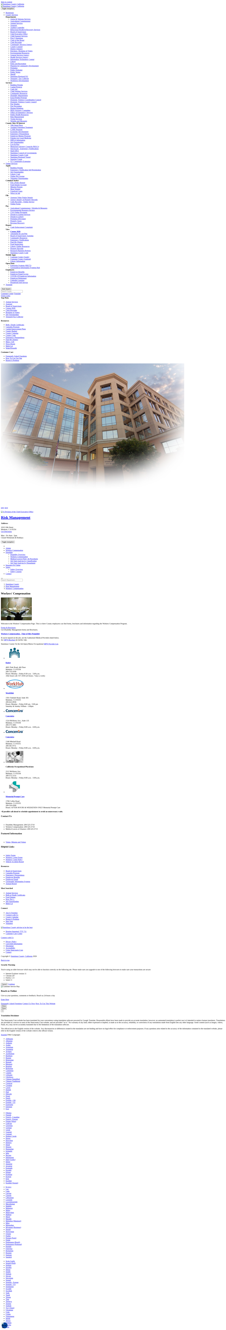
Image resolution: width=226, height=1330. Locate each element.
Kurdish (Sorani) (12, 1183)
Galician (9, 1123)
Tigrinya (9, 1301)
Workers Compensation (14, 550)
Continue (11, 984)
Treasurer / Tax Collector (19, 79)
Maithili (8, 1206)
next (6, 508)
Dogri (8, 1096)
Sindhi (8, 1272)
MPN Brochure (9, 640)
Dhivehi (9, 1094)
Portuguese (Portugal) (14, 1244)
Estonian (9, 1107)
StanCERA (14, 151)
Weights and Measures (18, 121)
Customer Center (7, 294)
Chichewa (9, 1077)
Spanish (4, 1035)
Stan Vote (9, 921)
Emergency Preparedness (19, 134)
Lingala (8, 1195)
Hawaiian (9, 1140)
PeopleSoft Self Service (19, 283)
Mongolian (10, 1225)
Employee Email (12, 879)
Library (13, 62)
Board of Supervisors (18, 32)
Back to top (5, 960)
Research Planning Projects (20, 251)
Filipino (8, 1113)
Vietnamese (10, 1316)
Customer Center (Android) (20, 259)
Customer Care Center (14, 934)
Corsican (9, 1083)
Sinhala (8, 1274)
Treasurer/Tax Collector (14, 317)
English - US (10, 1102)
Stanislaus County (12, 584)
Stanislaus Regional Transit (20, 157)
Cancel (4, 984)
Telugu (8, 1297)
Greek (8, 1130)
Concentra (10, 716)
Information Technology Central (22, 59)
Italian (8, 1162)
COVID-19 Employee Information (23, 276)
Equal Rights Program (18, 98)
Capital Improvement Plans (16, 329)
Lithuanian (10, 1198)
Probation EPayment (18, 219)
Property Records (16, 249)
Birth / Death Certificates (15, 325)
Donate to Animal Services (20, 215)
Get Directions (6, 532)
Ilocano (8, 1155)
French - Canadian (12, 1117)
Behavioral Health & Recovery (25, 30)
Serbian (8, 1265)
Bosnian (9, 1066)
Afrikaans (9, 1039)
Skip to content (6, 2)
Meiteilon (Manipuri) (13, 1221)
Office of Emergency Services (21, 113)
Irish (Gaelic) (10, 1160)
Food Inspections (16, 244)
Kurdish (9, 1181)
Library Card (15, 174)
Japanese (9, 1164)
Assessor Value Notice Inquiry (21, 198)
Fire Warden (15, 104)
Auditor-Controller (17, 28)
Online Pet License (17, 176)
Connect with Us (12, 915)
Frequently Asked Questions (16, 356)
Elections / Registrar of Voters (21, 51)
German (9, 1128)
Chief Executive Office (19, 34)
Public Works (15, 72)
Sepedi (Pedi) (11, 1263)
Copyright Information (14, 944)
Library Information (17, 261)
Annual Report (11, 884)
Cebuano (9, 1075)
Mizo (8, 1223)
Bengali (8, 1062)
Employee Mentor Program (20, 136)
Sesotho (9, 1267)
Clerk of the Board (17, 40)
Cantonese (9, 1071)
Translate (9, 285)
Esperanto (9, 1105)
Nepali (8, 1229)
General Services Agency (19, 55)
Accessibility (10, 948)
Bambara (9, 1056)
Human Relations (16, 108)
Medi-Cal (9, 346)
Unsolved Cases (16, 191)
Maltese (8, 1215)
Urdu (8, 1312)
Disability (9, 552)
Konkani (9, 1174)
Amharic (9, 1043)
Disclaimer (10, 946)
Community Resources (18, 93)
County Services (12, 15)
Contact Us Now (28, 1004)
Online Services (11, 164)
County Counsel (16, 47)
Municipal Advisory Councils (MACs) (24, 147)
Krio (7, 1179)
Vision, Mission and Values (16, 842)
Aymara (9, 1051)
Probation (14, 68)
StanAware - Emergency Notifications (24, 149)
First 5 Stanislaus (16, 38)
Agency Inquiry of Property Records (24, 200)
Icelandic (9, 1151)
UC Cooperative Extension (20, 161)
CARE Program (16, 130)
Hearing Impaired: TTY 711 (16, 931)
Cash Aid (13, 89)
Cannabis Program (12, 327)
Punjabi (8, 1246)
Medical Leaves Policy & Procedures (24, 559)
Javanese (9, 1166)
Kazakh (8, 1170)
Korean (8, 1177)
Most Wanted (15, 189)
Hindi (8, 1145)
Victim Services (16, 119)
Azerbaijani (10, 1054)
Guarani (9, 1132)
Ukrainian (9, 1310)
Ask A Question (12, 913)
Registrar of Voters (13, 312)
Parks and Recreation (18, 64)
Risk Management (17, 117)
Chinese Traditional (13, 1081)
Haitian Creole (11, 1136)
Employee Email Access (19, 274)
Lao (7, 1189)
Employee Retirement (18, 278)
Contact (8, 574)
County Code (11, 335)
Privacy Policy (11, 942)
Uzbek (8, 1314)
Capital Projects (16, 87)
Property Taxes (16, 221)
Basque (8, 1058)
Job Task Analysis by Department (22, 563)
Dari (7, 1092)
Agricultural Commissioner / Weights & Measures (28, 208)
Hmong (8, 1147)
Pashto (8, 1236)
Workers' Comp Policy (14, 860)
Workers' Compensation (14, 588)
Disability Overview (17, 555)
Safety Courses (16, 572)
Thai (7, 1299)
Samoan (9, 1255)
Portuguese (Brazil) (13, 1242)
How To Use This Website (45, 1004)
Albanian (9, 1041)
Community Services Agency (21, 45)
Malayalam (10, 1212)
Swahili (8, 1289)
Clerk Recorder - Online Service (22, 202)
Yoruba (8, 1325)
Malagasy (9, 1208)
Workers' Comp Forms (14, 857)
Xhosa (8, 1321)
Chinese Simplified (13, 1079)
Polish (8, 1240)
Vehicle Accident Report (15, 862)
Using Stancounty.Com (14, 950)
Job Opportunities (17, 142)
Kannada (9, 1168)
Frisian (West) (11, 1121)
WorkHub (10, 693)
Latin (8, 1191)
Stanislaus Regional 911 (19, 76)
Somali (8, 1280)
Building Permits (16, 85)
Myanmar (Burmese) (13, 1227)
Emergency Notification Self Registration (25, 170)
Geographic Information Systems (18, 882)
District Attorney (16, 49)
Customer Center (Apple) (19, 257)
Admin (8, 548)
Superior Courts (16, 159)
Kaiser (8, 663)
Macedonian (10, 1204)
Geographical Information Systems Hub (25, 268)
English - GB (11, 1100)
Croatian (9, 1085)
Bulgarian (9, 1068)
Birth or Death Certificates (15, 895)
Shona (8, 1270)
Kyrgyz (8, 1187)
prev (2, 508)
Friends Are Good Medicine (20, 138)
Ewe (7, 1109)
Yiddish (8, 1323)
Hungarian (10, 1149)
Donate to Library (17, 217)
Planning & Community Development (24, 66)
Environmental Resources (19, 53)
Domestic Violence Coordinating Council (25, 100)
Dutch (8, 1098)
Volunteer (9, 923)
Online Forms (15, 204)
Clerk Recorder (16, 42)
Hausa (8, 1138)
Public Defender (16, 70)
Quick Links (5, 296)
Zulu (7, 1327)
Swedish (9, 1291)
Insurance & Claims (13, 565)
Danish (8, 1090)
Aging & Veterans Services (20, 19)
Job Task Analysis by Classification (23, 561)
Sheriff (12, 74)
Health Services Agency (19, 57)
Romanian (9, 1251)
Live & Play (14, 144)
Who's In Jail (15, 193)
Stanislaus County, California (21, 956)
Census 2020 (10, 308)
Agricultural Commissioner (20, 21)
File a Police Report (17, 183)
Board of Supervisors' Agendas (21, 236)
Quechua (9, 1249)
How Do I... (10, 899)
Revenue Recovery (17, 223)
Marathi (8, 1219)
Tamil (8, 1295)
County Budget (11, 331)
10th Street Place (16, 125)
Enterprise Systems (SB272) (20, 266)
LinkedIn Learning (17, 280)
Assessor (13, 25)
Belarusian (10, 1060)
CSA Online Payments (18, 212)
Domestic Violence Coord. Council (23, 102)
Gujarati (9, 1134)
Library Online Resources (20, 246)
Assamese (9, 1049)
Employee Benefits (17, 272)
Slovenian (9, 1278)
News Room (10, 344)
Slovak (8, 1276)
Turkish (8, 1306)
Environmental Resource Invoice (22, 210)
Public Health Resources (19, 115)
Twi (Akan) (10, 1308)
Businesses (10, 13)
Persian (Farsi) (11, 1238)
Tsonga (8, 1304)
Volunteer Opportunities (19, 178)
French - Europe (12, 1119)
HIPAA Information (17, 140)
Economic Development (19, 132)
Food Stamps (10, 897)
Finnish (8, 1115)
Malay (8, 1210)
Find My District (16, 242)
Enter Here (5, 1000)
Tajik (7, 1293)
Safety (8, 567)
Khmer (8, 1172)
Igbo (7, 1153)
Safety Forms (11, 855)
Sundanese (10, 1287)
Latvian (8, 1193)
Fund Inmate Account (18, 185)
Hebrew (9, 1143)
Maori (8, 1217)
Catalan (8, 1073)
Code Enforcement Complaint (21, 227)
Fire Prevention (16, 106)
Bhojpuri (9, 1064)
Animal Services (16, 23)
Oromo (8, 1234)
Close (4, 1006)
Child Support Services (19, 36)
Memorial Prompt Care (15, 797)
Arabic (8, 1045)
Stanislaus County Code (19, 155)
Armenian (9, 1047)
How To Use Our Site (14, 358)
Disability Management (19, 96)
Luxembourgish (11, 1202)
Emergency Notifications (19, 240)
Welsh (8, 1318)
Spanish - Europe (12, 1282)
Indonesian (10, 1157)
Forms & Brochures (8, 628)
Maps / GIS (10, 342)
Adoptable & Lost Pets (18, 234)
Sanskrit (9, 1257)
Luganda (9, 1200)
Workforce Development (19, 81)
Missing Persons (16, 187)
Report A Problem (12, 360)
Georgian (9, 1126)
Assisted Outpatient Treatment (21, 127)
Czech (8, 1088)
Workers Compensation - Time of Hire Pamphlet (20, 634)
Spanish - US (11, 1284)
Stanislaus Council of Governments (23, 153)
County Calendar (12, 333)
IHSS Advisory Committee (20, 110)
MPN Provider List (51, 644)
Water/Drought (11, 348)
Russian (9, 1253)
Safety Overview (16, 569)
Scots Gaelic (10, 1261)
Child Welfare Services (18, 91)
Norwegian (10, 1232)
